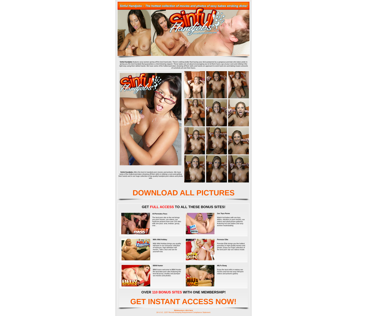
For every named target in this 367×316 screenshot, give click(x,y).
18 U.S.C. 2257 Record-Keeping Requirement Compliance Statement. (183, 312)
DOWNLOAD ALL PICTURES (184, 192)
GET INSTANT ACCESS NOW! (183, 301)
